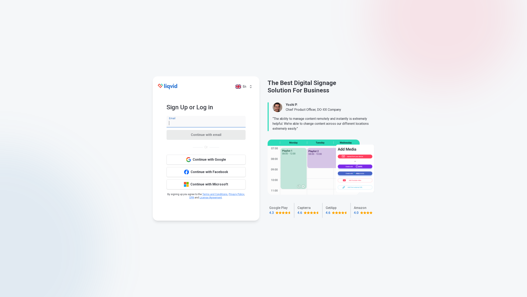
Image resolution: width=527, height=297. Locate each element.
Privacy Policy (236, 194)
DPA (191, 197)
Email (172, 118)
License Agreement (210, 197)
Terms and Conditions (214, 194)
